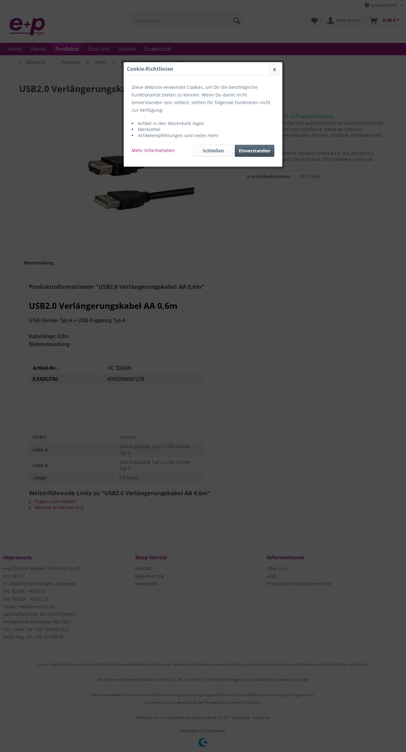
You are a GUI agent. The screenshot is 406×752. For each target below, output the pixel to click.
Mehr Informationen (153, 150)
